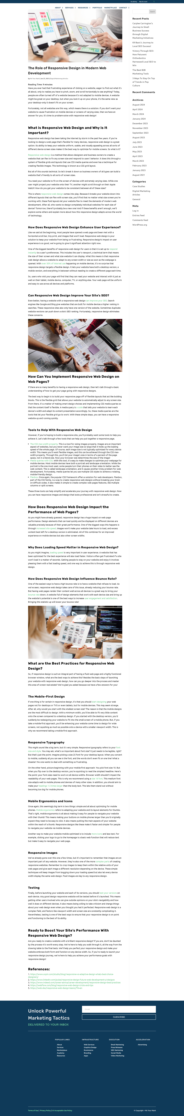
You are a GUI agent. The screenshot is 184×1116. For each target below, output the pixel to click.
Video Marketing (117, 1055)
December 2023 (140, 123)
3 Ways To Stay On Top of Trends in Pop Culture (143, 82)
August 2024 (138, 104)
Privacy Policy (45, 1110)
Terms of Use (33, 1110)
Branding (87, 1053)
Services (69, 8)
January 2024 (139, 118)
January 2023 (139, 170)
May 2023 (137, 151)
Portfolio (97, 8)
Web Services (89, 1044)
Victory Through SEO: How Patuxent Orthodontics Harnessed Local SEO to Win (144, 58)
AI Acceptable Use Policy (62, 1110)
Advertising (142, 1044)
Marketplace (110, 8)
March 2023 (138, 160)
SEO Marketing (117, 1050)
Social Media (116, 1053)
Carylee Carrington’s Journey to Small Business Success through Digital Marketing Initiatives (142, 30)
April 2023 (137, 156)
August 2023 (138, 137)
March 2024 (138, 114)
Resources (83, 8)
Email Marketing (117, 1044)
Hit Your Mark (35, 78)
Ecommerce (88, 1050)
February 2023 (139, 165)
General (136, 199)
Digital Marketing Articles (59, 78)
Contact (123, 8)
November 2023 (140, 128)
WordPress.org (139, 224)
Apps (86, 1055)
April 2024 (137, 109)
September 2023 (140, 132)
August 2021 (138, 174)
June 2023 (137, 146)
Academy (134, 2)
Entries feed (138, 215)
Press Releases (116, 1047)
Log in (135, 210)
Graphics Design (90, 1047)
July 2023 (137, 142)
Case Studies (138, 186)
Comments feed (140, 220)
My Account (143, 2)
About (58, 8)
